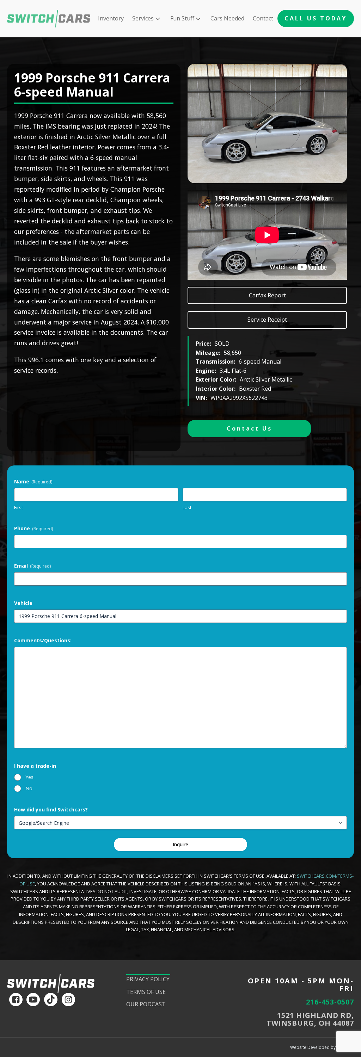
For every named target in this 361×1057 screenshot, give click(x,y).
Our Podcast (146, 1004)
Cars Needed (227, 18)
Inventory (111, 18)
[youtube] (33, 999)
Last (187, 507)
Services (143, 18)
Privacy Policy (148, 979)
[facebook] (16, 999)
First (18, 507)
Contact (263, 18)
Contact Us (249, 428)
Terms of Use (146, 992)
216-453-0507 (330, 1002)
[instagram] (68, 999)
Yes (29, 777)
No (28, 788)
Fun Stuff (182, 18)
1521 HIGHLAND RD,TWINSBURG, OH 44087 (310, 1019)
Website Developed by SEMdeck (322, 1047)
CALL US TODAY (315, 18)
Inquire (180, 844)
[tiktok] (50, 999)
